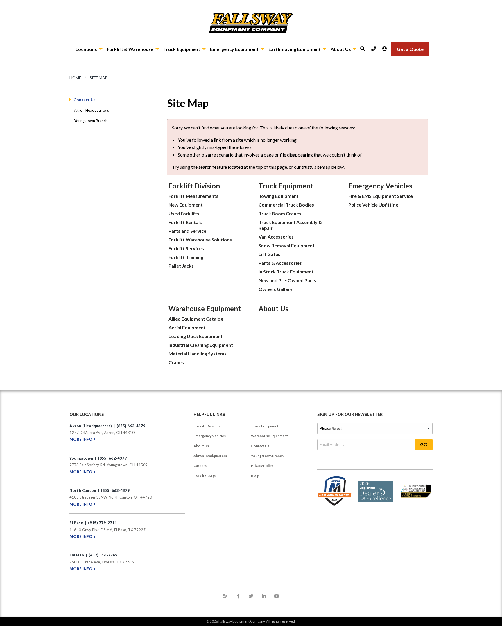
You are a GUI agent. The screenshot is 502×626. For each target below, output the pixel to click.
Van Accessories (276, 236)
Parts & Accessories (280, 263)
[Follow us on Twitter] (251, 596)
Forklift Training (185, 257)
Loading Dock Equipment (195, 336)
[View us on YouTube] (276, 596)
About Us (273, 308)
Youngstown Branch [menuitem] (267, 456)
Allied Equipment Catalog (195, 318)
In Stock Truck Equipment (286, 271)
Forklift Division (194, 186)
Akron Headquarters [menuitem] (210, 456)
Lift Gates (269, 254)
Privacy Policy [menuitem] (262, 465)
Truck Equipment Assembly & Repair (290, 225)
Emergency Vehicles (380, 186)
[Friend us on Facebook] (238, 596)
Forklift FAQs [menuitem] (204, 476)
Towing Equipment (279, 196)
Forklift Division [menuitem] (206, 426)
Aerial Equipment (187, 327)
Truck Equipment (286, 186)
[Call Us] (375, 46)
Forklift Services (186, 248)
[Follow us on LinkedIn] (263, 596)
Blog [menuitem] (255, 476)
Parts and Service (187, 231)
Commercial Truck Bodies (286, 204)
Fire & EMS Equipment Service (380, 196)
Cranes (176, 362)
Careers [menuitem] (200, 465)
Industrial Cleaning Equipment (200, 345)
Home (75, 77)
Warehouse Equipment (204, 308)
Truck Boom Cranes (280, 213)
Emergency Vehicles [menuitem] (209, 436)
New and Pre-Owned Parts (287, 280)
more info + (82, 439)
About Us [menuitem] (201, 446)
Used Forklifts (183, 213)
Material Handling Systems (197, 353)
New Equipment (185, 204)
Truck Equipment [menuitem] (265, 426)
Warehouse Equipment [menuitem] (269, 436)
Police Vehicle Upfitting (373, 204)
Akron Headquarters (91, 110)
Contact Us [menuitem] (260, 446)
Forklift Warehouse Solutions (200, 239)
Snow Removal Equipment (287, 245)
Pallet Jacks (181, 265)
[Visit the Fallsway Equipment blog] (225, 596)
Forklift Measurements (193, 196)
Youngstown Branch (90, 120)
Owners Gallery (276, 289)
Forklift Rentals (185, 222)
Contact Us (84, 99)
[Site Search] (364, 46)
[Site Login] (386, 46)
